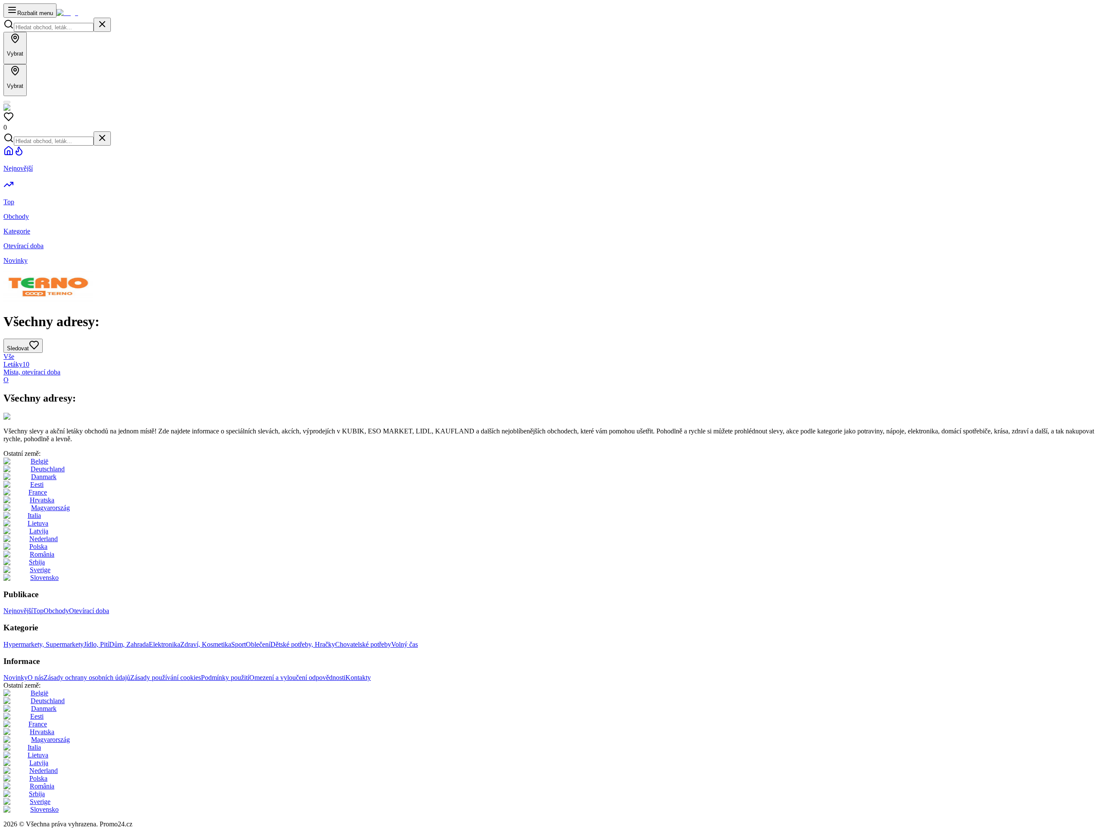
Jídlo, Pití (96, 644)
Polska (38, 546)
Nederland (43, 538)
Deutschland (48, 469)
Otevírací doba (89, 610)
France (37, 492)
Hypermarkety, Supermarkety (43, 644)
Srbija (37, 562)
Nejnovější (18, 610)
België (39, 461)
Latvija (38, 531)
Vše (8, 356)
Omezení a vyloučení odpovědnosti (297, 677)
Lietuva (38, 523)
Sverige (40, 569)
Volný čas (404, 644)
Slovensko (44, 577)
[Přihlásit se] (6, 102)
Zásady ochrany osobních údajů (87, 677)
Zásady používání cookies (165, 677)
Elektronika (164, 644)
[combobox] (54, 27)
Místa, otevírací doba (31, 372)
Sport (238, 644)
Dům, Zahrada (129, 644)
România (42, 554)
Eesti (37, 484)
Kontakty (358, 677)
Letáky (16, 364)
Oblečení (258, 644)
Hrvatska (42, 500)
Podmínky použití (225, 677)
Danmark (43, 476)
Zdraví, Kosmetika (205, 644)
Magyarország (50, 507)
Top (38, 610)
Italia (34, 515)
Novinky (15, 677)
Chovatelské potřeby (363, 644)
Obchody (56, 610)
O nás (36, 677)
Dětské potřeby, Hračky (302, 644)
